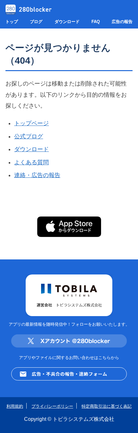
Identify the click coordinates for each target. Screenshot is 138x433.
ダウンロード (67, 21)
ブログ (36, 21)
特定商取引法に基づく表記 (107, 406)
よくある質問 (31, 162)
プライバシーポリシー (52, 406)
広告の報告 (122, 21)
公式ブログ (28, 136)
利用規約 (14, 406)
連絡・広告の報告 (37, 175)
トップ (11, 21)
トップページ (31, 123)
